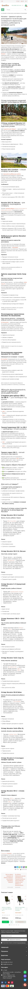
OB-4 (3, 411)
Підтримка (4, 951)
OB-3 (17, 458)
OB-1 (3, 442)
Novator (3, 54)
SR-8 (20, 627)
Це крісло (11, 560)
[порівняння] (12, 899)
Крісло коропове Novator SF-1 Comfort (20, 909)
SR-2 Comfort (11, 521)
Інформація (4, 947)
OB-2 (3, 415)
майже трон (13, 734)
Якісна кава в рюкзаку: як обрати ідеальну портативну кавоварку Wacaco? (8, 878)
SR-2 (11, 798)
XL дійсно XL (12, 667)
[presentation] (1, 909)
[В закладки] (12, 896)
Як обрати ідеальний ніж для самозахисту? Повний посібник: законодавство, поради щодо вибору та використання (20, 880)
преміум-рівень (10, 208)
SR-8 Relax (17, 701)
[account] (26, 1)
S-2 (10, 769)
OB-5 (3, 446)
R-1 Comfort (4, 359)
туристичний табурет (10, 129)
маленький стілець (16, 591)
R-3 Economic (5, 322)
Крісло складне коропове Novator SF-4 (7, 909)
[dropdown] (2, 1)
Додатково (4, 955)
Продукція (4, 853)
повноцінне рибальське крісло (12, 174)
